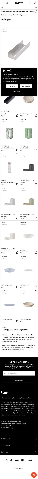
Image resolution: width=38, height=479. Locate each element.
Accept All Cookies (25, 86)
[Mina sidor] (7, 3)
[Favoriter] (29, 3)
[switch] (19, 438)
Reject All (12, 86)
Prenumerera (19, 380)
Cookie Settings (17, 91)
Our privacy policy (13, 81)
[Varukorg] (34, 3)
